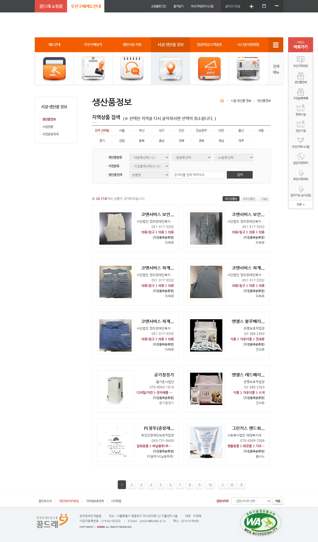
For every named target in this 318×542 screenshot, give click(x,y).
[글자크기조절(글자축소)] (277, 6)
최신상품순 (231, 198)
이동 (277, 501)
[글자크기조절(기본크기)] (264, 6)
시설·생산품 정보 (241, 100)
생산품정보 (49, 119)
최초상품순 (249, 198)
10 (210, 485)
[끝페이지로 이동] (241, 484)
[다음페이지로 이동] (223, 484)
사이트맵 (116, 501)
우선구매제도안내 (86, 6)
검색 (239, 175)
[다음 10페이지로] (232, 484)
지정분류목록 (50, 134)
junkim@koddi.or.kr (152, 521)
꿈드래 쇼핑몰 (51, 6)
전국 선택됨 (102, 130)
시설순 (264, 198)
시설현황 (47, 127)
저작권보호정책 (95, 501)
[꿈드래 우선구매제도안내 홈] (222, 100)
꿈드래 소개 (45, 501)
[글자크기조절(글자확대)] (251, 6)
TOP (299, 204)
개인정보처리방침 (69, 501)
